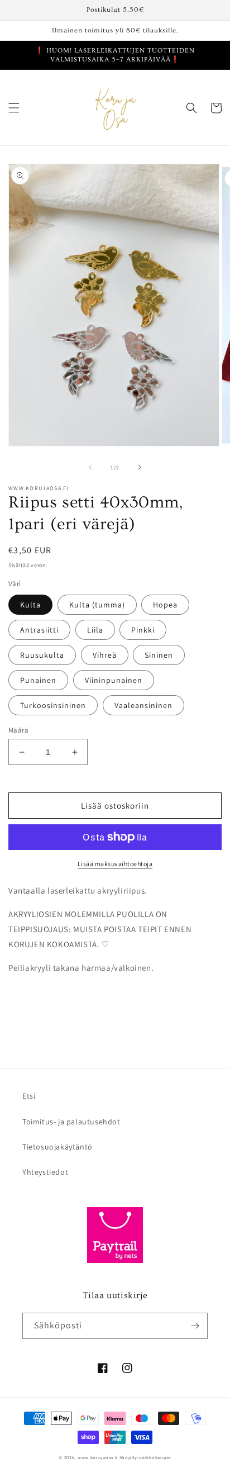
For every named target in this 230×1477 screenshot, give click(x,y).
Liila (95, 630)
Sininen (159, 655)
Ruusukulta (42, 655)
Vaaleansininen (143, 705)
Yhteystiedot (45, 1172)
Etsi (28, 1096)
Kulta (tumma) (97, 605)
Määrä (18, 730)
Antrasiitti (39, 630)
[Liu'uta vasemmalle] (90, 467)
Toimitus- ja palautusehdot (71, 1122)
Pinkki (143, 630)
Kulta (30, 605)
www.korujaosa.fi (98, 1457)
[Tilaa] (195, 1326)
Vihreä (105, 655)
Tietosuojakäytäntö (57, 1147)
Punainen (38, 680)
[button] (14, 108)
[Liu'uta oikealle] (139, 467)
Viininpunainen (113, 680)
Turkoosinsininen (53, 705)
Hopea (165, 605)
